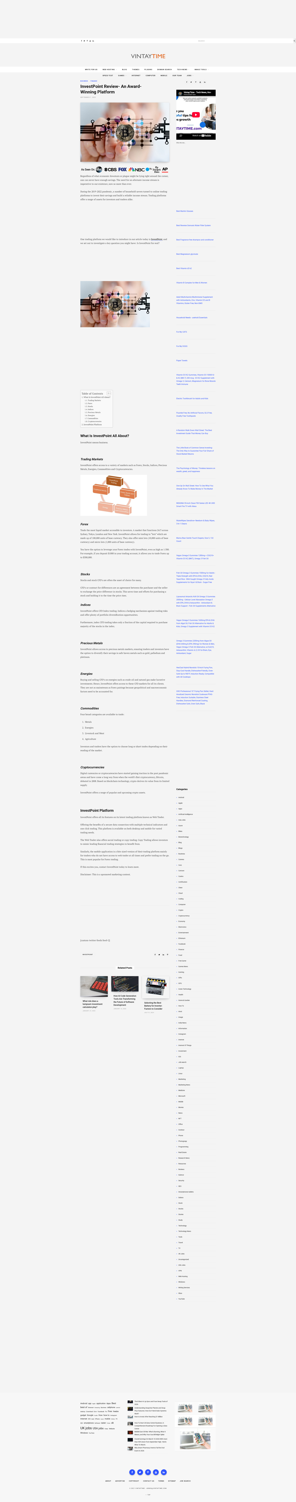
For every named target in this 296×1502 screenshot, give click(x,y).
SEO (179, 1186)
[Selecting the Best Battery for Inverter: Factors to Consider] (155, 987)
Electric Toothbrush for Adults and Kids (192, 398)
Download (89, 1411)
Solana (180, 1197)
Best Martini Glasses (184, 211)
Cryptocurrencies (95, 421)
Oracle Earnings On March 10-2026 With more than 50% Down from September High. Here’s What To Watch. (150, 1442)
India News (182, 1023)
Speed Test (108, 75)
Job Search (185, 1481)
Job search (182, 1062)
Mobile (164, 75)
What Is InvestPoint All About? (97, 397)
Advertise (120, 1481)
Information (182, 1028)
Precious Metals (94, 412)
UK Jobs (181, 1254)
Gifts (180, 978)
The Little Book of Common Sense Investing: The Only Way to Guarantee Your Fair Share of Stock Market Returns (195, 451)
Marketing (182, 1079)
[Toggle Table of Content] (107, 393)
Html (180, 1011)
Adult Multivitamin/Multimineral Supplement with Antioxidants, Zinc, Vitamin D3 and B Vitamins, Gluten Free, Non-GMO (194, 300)
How (101, 1415)
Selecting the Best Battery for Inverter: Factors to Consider (153, 1006)
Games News (183, 966)
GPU (180, 983)
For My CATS (181, 332)
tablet (103, 1423)
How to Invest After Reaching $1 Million (148, 1417)
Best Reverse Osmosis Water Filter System (193, 225)
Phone (180, 1135)
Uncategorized (183, 1259)
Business (84, 81)
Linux (180, 1073)
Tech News (182, 69)
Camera (181, 859)
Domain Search (164, 69)
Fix (106, 1411)
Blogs (180, 848)
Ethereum (181, 938)
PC (117, 1419)
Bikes (180, 831)
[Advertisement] (148, 19)
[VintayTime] (148, 55)
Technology (182, 1226)
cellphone (111, 1407)
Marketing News (184, 1085)
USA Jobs (181, 1265)
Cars (180, 865)
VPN (180, 1271)
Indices (91, 409)
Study (180, 1220)
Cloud (180, 893)
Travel (180, 1242)
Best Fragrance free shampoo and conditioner (195, 240)
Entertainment (183, 933)
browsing (97, 1407)
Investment (182, 1051)
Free (110, 1411)
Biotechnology (183, 837)
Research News (184, 1158)
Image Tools (200, 69)
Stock (180, 1203)
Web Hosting (109, 69)
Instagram (182, 1034)
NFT (179, 1118)
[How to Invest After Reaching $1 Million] (130, 1417)
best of (83, 1407)
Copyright (134, 1481)
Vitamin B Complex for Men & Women (191, 283)
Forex (90, 403)
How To (181, 1006)
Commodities (93, 418)
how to (106, 1415)
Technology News (184, 1231)
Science (181, 1175)
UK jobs (86, 1428)
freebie (116, 1411)
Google (90, 1415)
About (108, 1481)
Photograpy (182, 1141)
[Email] (68, 199)
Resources (182, 1164)
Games (121, 75)
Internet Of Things (184, 1045)
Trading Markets (94, 400)
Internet (136, 75)
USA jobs (98, 1428)
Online (113, 1419)
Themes (135, 69)
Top (149, 1495)
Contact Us (148, 1481)
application (101, 1403)
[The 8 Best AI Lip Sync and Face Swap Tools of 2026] (130, 1402)
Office (180, 1124)
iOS (89, 1419)
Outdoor (181, 1130)
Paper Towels (181, 360)
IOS (179, 1057)
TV (179, 1248)
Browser (91, 1407)
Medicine (181, 1090)
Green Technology (184, 989)
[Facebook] (132, 1472)
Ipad (92, 1419)
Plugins (148, 69)
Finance (94, 81)
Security (181, 1180)
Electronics (182, 927)
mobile (107, 1419)
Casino (180, 876)
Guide (96, 1415)
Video (106, 1429)
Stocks (90, 406)
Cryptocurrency (184, 916)
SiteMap (172, 1481)
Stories (180, 1214)
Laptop (181, 1068)
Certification (182, 882)
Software (97, 1423)
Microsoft (181, 1096)
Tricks (108, 1423)
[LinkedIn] (68, 192)
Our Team (177, 75)
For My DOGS (181, 346)
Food (180, 955)
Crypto (180, 910)
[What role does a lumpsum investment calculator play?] (94, 986)
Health (180, 995)
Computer (151, 75)
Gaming (181, 972)
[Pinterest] (68, 186)
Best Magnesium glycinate (187, 254)
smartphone (89, 1423)
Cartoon (181, 871)
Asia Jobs (181, 820)
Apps (180, 809)
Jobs (189, 75)
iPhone (97, 1419)
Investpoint (88, 954)
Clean (180, 888)
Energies (91, 415)
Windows (181, 1282)
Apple (180, 803)
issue (102, 1419)
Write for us (91, 69)
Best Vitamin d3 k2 (184, 268)
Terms (161, 1481)
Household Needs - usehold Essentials (191, 317)
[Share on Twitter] (68, 180)
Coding (180, 899)
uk (112, 1422)
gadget (83, 1415)
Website (112, 1429)
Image (180, 1017)
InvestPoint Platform (93, 424)
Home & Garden (184, 1000)
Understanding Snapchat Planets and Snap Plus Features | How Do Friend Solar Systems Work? (150, 1411)
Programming (183, 1147)
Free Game (182, 961)
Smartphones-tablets (186, 1192)
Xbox (180, 1293)
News (180, 1113)
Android (181, 797)
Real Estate (182, 1152)
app (89, 1403)
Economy (181, 921)
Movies (180, 1107)
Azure (180, 826)
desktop (82, 1411)
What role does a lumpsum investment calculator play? (92, 1004)
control (118, 1407)
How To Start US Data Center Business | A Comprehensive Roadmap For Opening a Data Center (150, 1426)
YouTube (181, 1299)
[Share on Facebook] (68, 174)
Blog (124, 69)
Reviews (181, 1169)
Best (114, 1403)
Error (95, 1411)
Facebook (181, 944)
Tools (180, 1237)
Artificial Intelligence (185, 814)
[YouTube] (156, 1472)
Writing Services (184, 1288)
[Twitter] (140, 1472)
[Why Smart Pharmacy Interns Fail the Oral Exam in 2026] (130, 1449)
